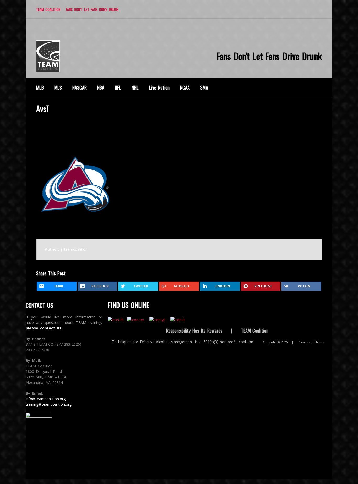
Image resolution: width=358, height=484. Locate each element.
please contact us (43, 328)
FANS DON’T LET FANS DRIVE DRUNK (92, 9)
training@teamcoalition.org (49, 404)
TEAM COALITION (48, 9)
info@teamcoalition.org (46, 398)
